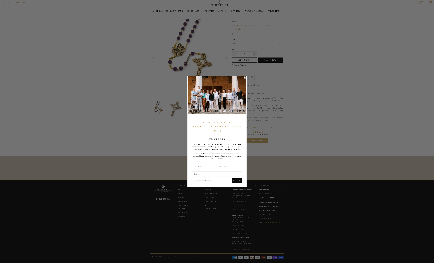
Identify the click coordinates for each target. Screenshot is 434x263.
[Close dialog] (245, 78)
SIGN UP (236, 181)
